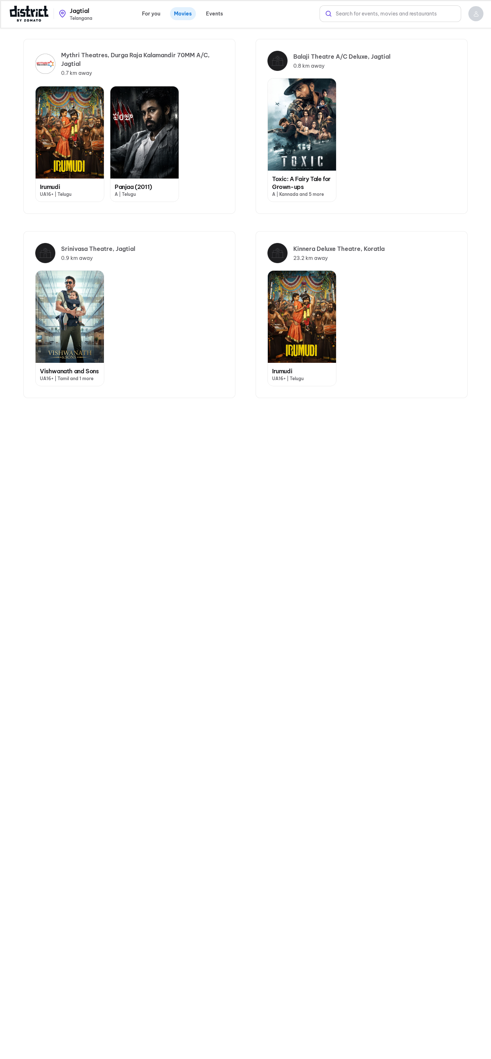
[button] (475, 13)
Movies (183, 13)
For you (151, 13)
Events (214, 13)
